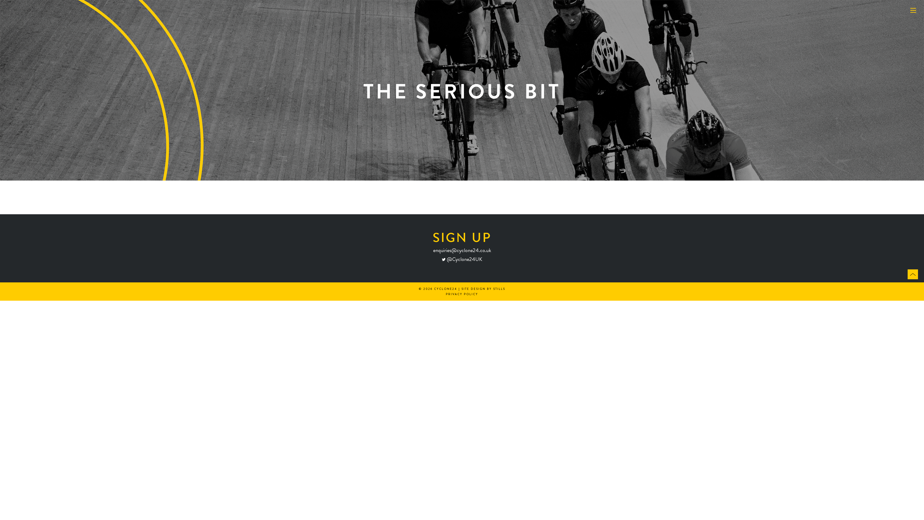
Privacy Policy (462, 294)
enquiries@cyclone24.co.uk (462, 250)
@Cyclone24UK (464, 259)
